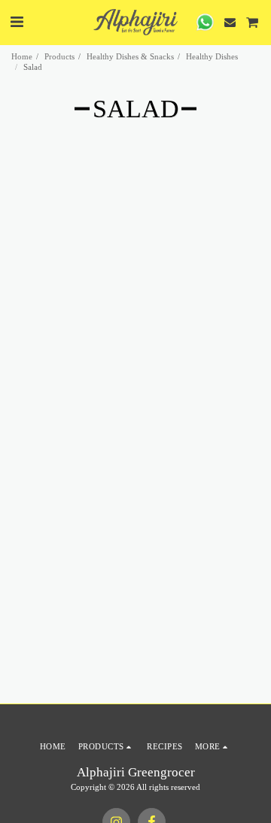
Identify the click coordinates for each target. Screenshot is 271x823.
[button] (16, 21)
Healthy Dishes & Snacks (130, 56)
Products (59, 56)
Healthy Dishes (212, 56)
